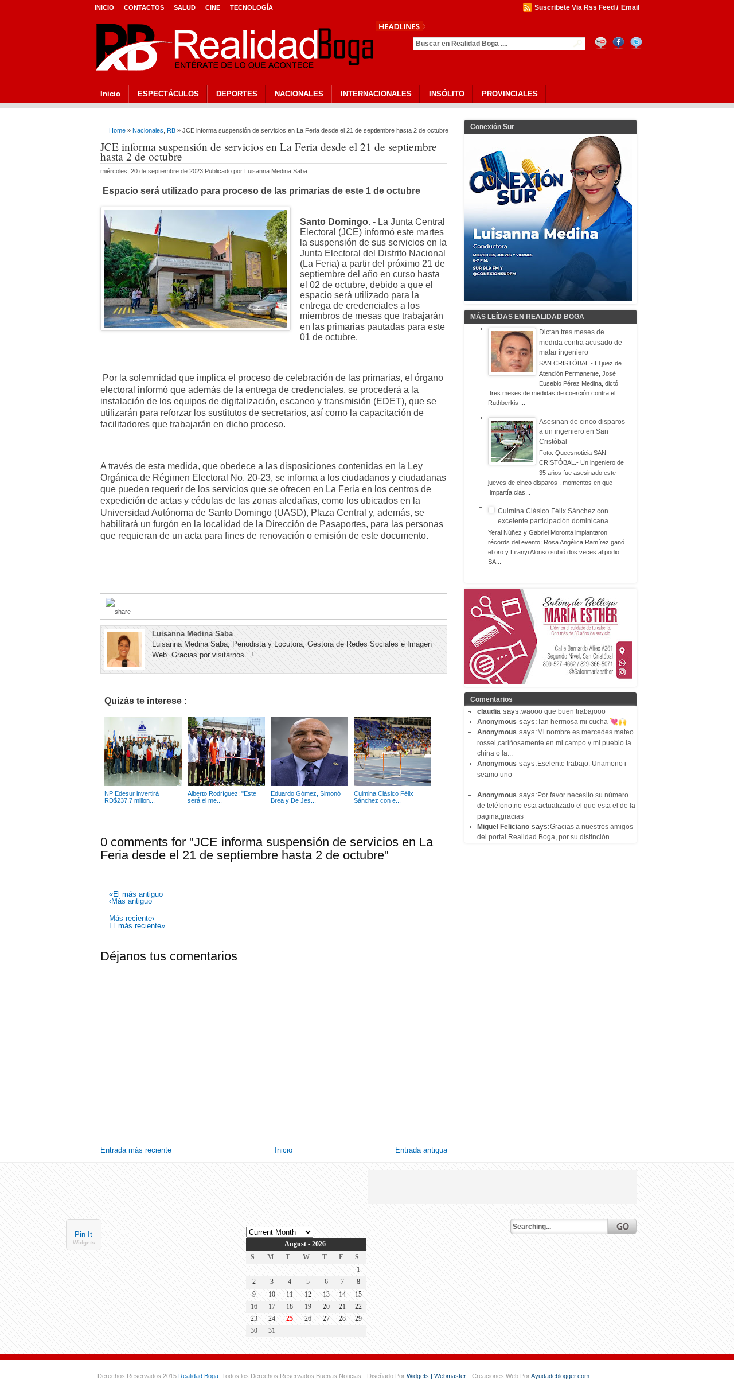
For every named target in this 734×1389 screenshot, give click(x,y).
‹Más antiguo (130, 901)
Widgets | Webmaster (437, 1375)
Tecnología (251, 7)
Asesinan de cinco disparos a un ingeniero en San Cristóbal (582, 432)
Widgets (84, 1242)
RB (171, 130)
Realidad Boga (198, 1375)
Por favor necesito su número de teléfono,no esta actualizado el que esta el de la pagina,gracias (556, 805)
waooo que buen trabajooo (563, 711)
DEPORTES (236, 94)
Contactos (144, 7)
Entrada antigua (421, 1150)
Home (117, 130)
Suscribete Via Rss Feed (574, 7)
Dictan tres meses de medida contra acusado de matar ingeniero (580, 342)
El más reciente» (137, 926)
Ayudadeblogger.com (560, 1375)
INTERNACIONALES (376, 94)
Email (630, 7)
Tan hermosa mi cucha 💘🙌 (582, 722)
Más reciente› (131, 919)
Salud (185, 7)
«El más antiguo (136, 894)
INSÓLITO (446, 94)
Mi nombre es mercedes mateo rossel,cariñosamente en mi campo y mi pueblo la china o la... (555, 742)
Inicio (104, 7)
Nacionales (147, 130)
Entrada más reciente (135, 1150)
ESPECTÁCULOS (168, 94)
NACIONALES (299, 94)
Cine (212, 7)
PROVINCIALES (510, 94)
